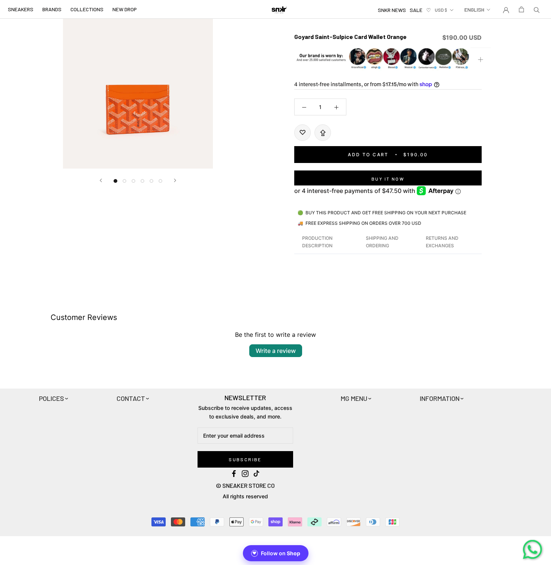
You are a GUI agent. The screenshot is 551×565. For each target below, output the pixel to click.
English (474, 9)
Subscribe (245, 459)
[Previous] (101, 180)
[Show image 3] (133, 181)
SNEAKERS (20, 9)
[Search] (537, 9)
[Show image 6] (160, 181)
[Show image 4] (142, 181)
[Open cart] (521, 9)
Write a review (276, 350)
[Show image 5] (151, 181)
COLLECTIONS (86, 9)
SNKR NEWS (392, 10)
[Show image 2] (124, 181)
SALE (416, 10)
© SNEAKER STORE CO (245, 485)
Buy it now (387, 178)
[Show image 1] (115, 181)
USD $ (441, 9)
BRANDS (51, 9)
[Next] (175, 180)
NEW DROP (124, 9)
